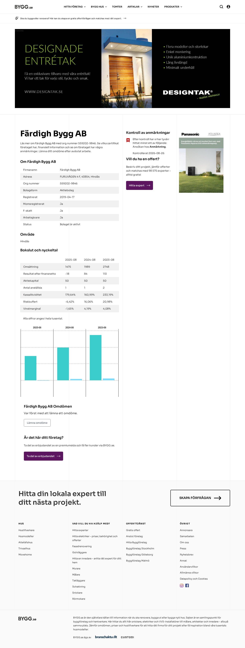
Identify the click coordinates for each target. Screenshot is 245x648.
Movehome (25, 554)
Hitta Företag (73, 6)
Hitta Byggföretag (136, 542)
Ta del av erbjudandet (41, 456)
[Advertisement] (201, 216)
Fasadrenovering (82, 546)
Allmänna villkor (189, 572)
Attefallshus (25, 542)
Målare (76, 574)
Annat (183, 560)
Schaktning (78, 586)
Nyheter (153, 6)
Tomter (117, 6)
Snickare (77, 592)
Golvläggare (79, 552)
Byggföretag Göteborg (139, 554)
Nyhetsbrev (186, 554)
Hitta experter (80, 530)
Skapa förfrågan (195, 498)
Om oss (184, 542)
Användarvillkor (189, 566)
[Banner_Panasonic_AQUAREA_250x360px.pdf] (201, 192)
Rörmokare (78, 598)
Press (183, 548)
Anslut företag (134, 536)
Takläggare (78, 580)
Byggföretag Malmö (137, 560)
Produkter (171, 6)
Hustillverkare (26, 530)
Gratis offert (133, 530)
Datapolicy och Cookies (194, 578)
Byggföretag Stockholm (140, 548)
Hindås (24, 241)
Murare (76, 568)
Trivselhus (24, 548)
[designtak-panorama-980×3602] (122, 107)
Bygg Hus (97, 6)
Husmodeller (26, 536)
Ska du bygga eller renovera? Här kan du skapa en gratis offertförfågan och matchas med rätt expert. (71, 18)
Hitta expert (136, 185)
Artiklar (133, 6)
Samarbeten (187, 536)
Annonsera (186, 530)
